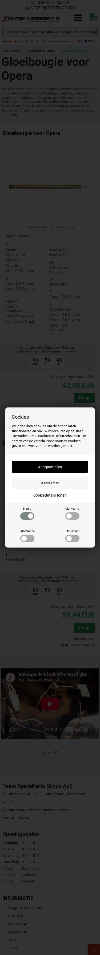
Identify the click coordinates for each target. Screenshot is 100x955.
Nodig (27, 508)
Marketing (72, 508)
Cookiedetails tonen (50, 495)
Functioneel (27, 531)
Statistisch (72, 531)
